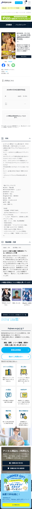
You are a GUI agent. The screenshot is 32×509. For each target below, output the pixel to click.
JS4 (6, 71)
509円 (19, 96)
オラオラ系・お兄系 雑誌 (9, 320)
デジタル (6, 104)
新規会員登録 (16, 350)
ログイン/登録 (19, 2)
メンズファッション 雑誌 (12, 12)
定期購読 (9, 25)
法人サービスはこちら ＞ (9, 361)
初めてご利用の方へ (16, 357)
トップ (3, 12)
